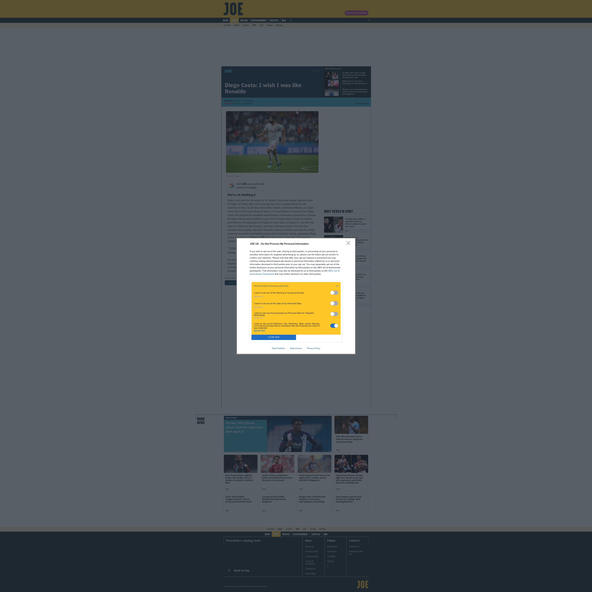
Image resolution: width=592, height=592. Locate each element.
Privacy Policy (313, 348)
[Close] (349, 244)
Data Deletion (278, 348)
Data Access (296, 348)
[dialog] (296, 296)
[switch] (334, 293)
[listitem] (296, 286)
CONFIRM (274, 337)
